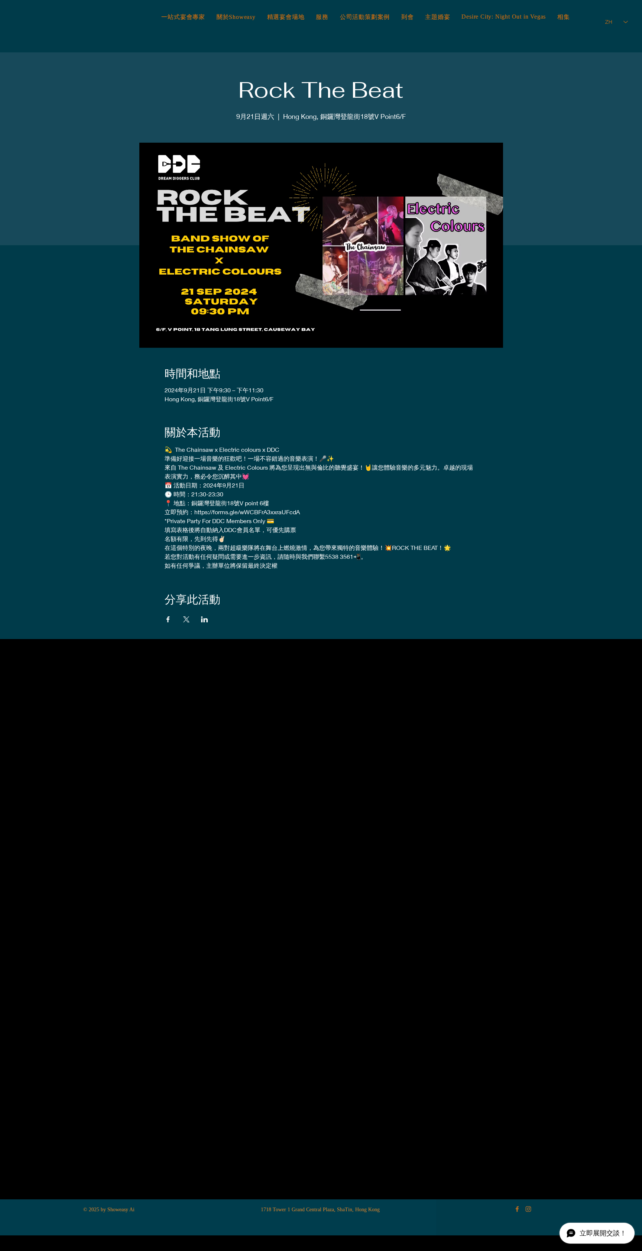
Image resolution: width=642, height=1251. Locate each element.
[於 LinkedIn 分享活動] (204, 619)
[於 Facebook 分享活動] (168, 619)
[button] (563, 17)
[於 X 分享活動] (186, 619)
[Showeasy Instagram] (528, 1209)
